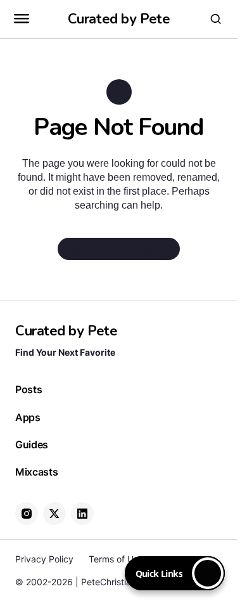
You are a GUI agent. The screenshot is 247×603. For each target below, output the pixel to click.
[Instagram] (27, 513)
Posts (28, 390)
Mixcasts (36, 472)
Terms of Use (116, 559)
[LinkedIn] (82, 513)
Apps (28, 418)
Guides (31, 445)
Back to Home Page (113, 248)
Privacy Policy (44, 559)
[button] (21, 19)
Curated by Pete (119, 19)
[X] (54, 513)
